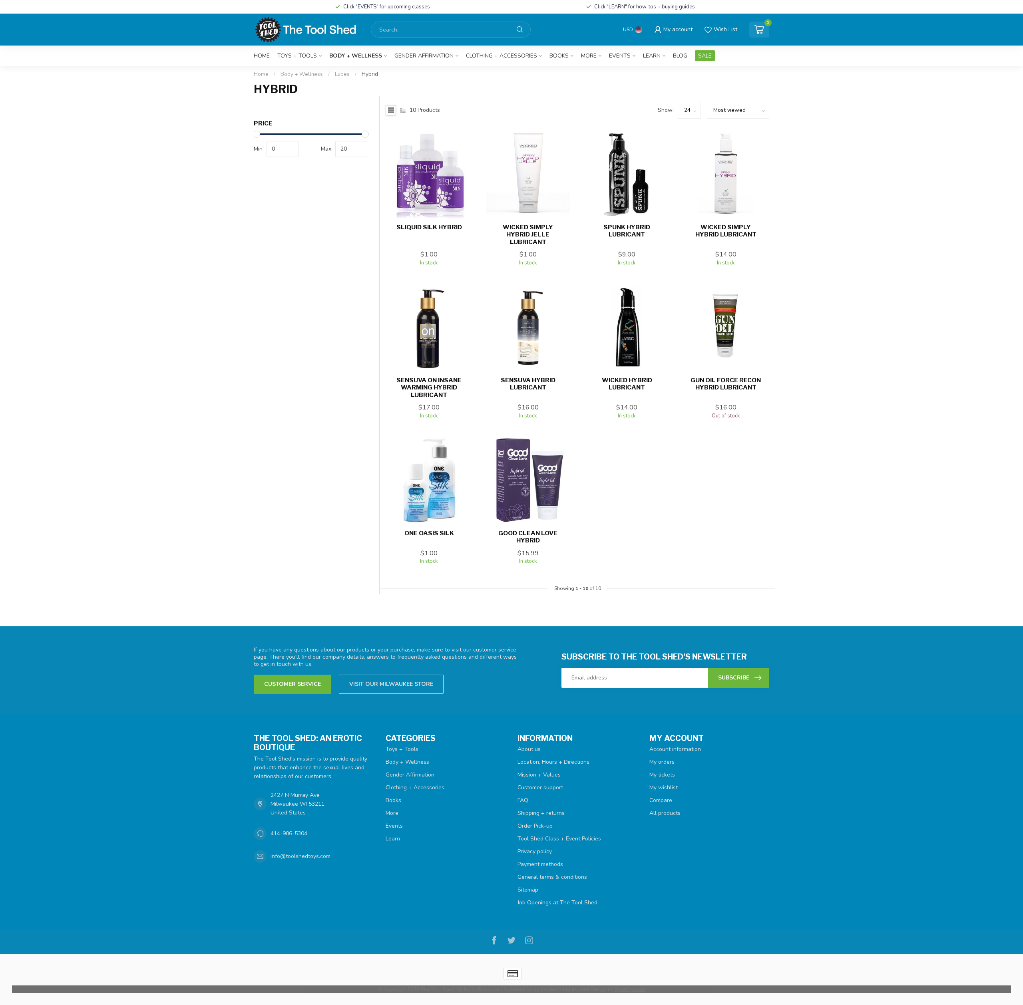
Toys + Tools (297, 56)
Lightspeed (545, 989)
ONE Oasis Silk (429, 533)
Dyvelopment (630, 989)
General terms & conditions (552, 877)
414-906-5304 (289, 833)
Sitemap (527, 890)
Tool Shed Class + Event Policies (559, 838)
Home (262, 56)
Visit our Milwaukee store (391, 684)
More (589, 56)
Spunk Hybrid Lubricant (626, 231)
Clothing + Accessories (501, 56)
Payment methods (540, 864)
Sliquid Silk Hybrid (429, 227)
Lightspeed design (585, 989)
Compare (660, 800)
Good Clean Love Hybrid (527, 537)
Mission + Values (539, 775)
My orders (662, 762)
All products (665, 813)
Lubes (342, 74)
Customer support (540, 787)
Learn (652, 56)
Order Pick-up (535, 826)
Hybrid (370, 74)
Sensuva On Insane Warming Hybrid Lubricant (429, 388)
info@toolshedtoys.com (300, 856)
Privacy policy (534, 851)
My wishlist (663, 787)
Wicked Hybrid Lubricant (627, 384)
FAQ (522, 800)
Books (559, 56)
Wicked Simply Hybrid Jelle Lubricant (528, 235)
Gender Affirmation (424, 56)
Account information (675, 749)
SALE (705, 56)
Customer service (292, 684)
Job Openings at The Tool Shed (557, 902)
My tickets (662, 775)
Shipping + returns (541, 813)
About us (529, 749)
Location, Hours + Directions (553, 762)
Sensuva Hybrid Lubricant (528, 384)
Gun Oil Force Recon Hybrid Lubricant (726, 384)
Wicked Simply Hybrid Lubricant (725, 231)
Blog (680, 56)
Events (620, 56)
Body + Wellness (355, 56)
